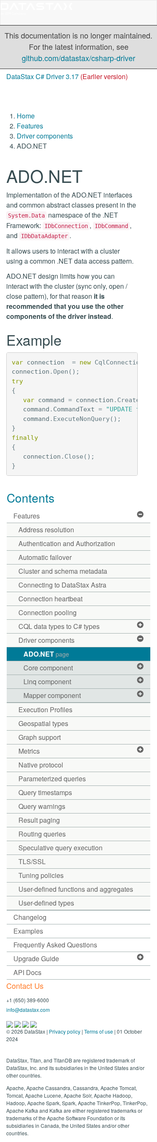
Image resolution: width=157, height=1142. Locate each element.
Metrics (29, 751)
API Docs (27, 972)
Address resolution (46, 529)
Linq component (47, 681)
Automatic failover (45, 557)
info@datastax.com (28, 1009)
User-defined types (46, 903)
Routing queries (42, 834)
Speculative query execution (60, 847)
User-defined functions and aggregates (75, 889)
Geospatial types (43, 723)
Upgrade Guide (36, 958)
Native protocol (40, 765)
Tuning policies (41, 875)
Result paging (39, 820)
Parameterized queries (52, 778)
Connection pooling (47, 612)
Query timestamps (45, 792)
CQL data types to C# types (59, 626)
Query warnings (41, 806)
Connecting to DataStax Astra (62, 585)
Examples (28, 931)
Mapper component (52, 695)
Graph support (39, 737)
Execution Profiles (45, 709)
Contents (30, 497)
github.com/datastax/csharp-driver (78, 57)
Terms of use (98, 1031)
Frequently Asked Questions (55, 945)
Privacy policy (64, 1031)
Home (26, 116)
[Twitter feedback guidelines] (26, 1023)
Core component (48, 667)
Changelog (29, 917)
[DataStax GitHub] (33, 1023)
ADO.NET (46, 654)
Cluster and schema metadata (62, 571)
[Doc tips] (18, 1023)
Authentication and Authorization (66, 543)
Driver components (45, 136)
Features (30, 126)
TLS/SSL (32, 861)
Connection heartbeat (50, 598)
